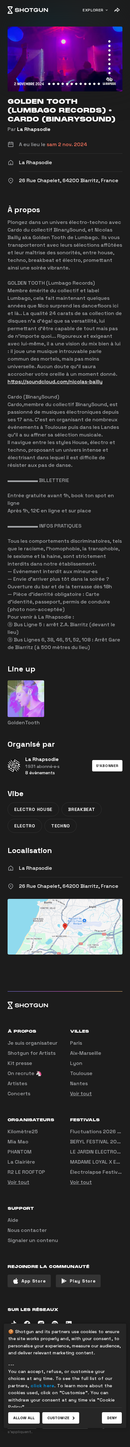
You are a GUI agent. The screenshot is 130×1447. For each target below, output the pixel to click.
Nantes (79, 1083)
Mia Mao (18, 1141)
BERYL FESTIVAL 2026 (96, 1141)
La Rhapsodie (33, 129)
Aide (13, 1220)
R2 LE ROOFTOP (26, 1172)
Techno (60, 826)
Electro (24, 826)
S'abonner (107, 765)
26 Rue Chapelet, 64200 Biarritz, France (68, 886)
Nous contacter (27, 1230)
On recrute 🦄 (25, 1073)
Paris (76, 1043)
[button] (107, 765)
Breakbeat (81, 809)
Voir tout (81, 1093)
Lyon (76, 1063)
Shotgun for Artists (32, 1053)
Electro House (33, 809)
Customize (58, 1417)
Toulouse (81, 1073)
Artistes (17, 1083)
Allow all (24, 1417)
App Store (33, 1281)
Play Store (83, 1281)
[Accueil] (28, 10)
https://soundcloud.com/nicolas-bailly (55, 381)
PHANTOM (20, 1151)
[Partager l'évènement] (116, 10)
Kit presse (20, 1063)
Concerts (19, 1093)
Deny (112, 1417)
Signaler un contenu (33, 1240)
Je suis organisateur (32, 1043)
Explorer (93, 10)
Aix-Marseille (85, 1053)
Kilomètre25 (23, 1131)
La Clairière (21, 1162)
